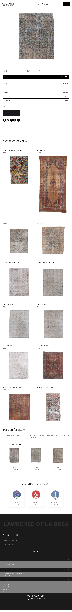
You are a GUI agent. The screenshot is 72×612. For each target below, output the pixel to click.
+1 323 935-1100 (7, 575)
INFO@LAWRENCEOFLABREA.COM (12, 573)
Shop (38, 4)
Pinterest (6, 586)
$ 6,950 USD (57, 469)
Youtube (5, 591)
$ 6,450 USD (14, 469)
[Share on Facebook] (4, 120)
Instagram (6, 582)
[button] (43, 4)
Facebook (6, 584)
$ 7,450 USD (36, 469)
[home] (8, 4)
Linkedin (5, 589)
